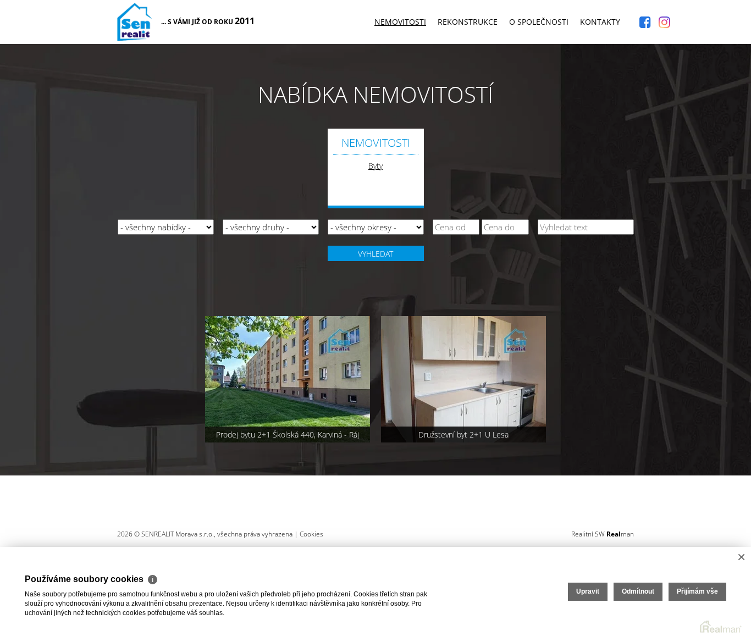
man (620, 534)
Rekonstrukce (468, 21)
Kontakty (600, 21)
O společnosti (538, 21)
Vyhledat (375, 253)
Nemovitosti (400, 21)
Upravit (587, 591)
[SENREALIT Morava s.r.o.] (134, 19)
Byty (375, 165)
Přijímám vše (697, 591)
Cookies (311, 534)
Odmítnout (638, 591)
